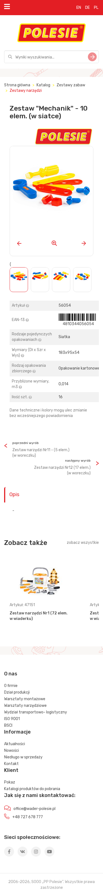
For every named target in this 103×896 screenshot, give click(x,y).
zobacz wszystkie (83, 542)
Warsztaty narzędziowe (25, 705)
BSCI (8, 725)
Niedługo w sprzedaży (23, 757)
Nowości (11, 750)
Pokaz (9, 782)
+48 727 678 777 (27, 817)
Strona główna (17, 85)
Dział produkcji (17, 692)
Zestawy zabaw (71, 85)
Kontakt (11, 763)
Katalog (43, 85)
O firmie (11, 685)
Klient (11, 770)
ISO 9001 (12, 718)
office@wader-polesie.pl (34, 808)
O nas (10, 674)
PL (96, 7)
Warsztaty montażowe (24, 699)
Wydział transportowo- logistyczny (35, 712)
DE (87, 7)
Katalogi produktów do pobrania (32, 789)
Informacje (17, 732)
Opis (14, 494)
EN (78, 7)
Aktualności (14, 744)
